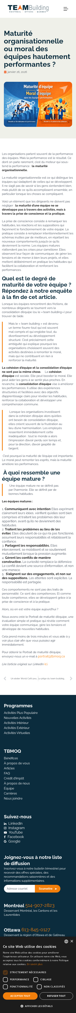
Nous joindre (13, 798)
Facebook (16, 837)
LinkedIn (15, 823)
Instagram (16, 828)
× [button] (71, 941)
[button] (38, 1006)
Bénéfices (11, 758)
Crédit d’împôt (14, 778)
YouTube (16, 832)
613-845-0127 (35, 929)
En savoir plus (34, 964)
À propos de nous (17, 783)
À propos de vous (17, 763)
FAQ (7, 773)
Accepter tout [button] (20, 996)
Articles (9, 768)
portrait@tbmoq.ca (51, 656)
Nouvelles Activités (17, 718)
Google (14, 841)
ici (45, 664)
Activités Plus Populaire (21, 713)
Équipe (9, 788)
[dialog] (38, 975)
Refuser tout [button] (56, 996)
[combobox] (66, 941)
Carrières (10, 793)
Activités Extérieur (17, 728)
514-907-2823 (40, 905)
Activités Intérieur (16, 723)
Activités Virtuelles (17, 733)
